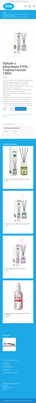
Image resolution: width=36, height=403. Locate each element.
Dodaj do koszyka (20, 109)
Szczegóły (25, 187)
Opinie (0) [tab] (21, 124)
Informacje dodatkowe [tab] (10, 124)
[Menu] (28, 6)
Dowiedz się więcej (11, 187)
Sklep (4, 12)
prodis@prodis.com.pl (22, 1)
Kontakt (5, 389)
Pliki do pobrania (7, 387)
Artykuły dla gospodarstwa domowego (17, 114)
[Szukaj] (24, 6)
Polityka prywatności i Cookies (11, 383)
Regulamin (5, 385)
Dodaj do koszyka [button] (11, 231)
